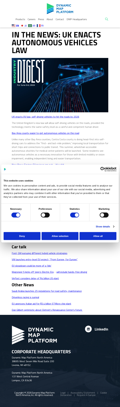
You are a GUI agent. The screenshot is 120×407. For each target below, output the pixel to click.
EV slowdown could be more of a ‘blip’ (31, 266)
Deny (22, 236)
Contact (60, 19)
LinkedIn (101, 329)
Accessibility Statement (83, 393)
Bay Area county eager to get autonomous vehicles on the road (45, 133)
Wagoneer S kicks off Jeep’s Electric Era (33, 272)
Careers (31, 19)
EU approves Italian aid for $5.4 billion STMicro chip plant (41, 303)
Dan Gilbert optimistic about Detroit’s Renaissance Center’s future (47, 310)
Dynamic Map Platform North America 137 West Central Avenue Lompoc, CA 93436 (32, 376)
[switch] (45, 215)
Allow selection (60, 236)
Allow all (98, 236)
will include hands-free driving (71, 272)
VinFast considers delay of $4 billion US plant (35, 278)
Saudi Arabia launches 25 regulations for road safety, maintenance (47, 291)
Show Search (106, 19)
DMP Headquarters (77, 19)
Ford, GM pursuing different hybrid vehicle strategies (39, 253)
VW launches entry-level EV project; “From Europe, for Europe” (45, 259)
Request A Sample (86, 395)
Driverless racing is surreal (25, 297)
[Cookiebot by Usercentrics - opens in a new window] (102, 169)
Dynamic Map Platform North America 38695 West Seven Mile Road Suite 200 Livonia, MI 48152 (33, 361)
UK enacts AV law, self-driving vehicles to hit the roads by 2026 (45, 117)
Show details (103, 226)
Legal (62, 393)
